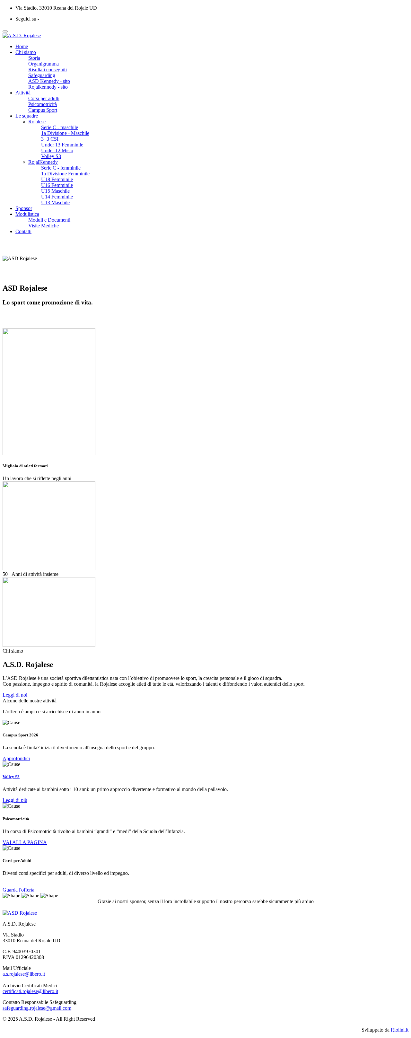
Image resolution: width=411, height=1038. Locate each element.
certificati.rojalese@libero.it (30, 991)
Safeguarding (41, 75)
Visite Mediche (43, 225)
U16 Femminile (57, 185)
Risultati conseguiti (47, 69)
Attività (23, 92)
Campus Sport (42, 110)
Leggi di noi (15, 695)
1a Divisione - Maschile (65, 133)
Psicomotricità (42, 104)
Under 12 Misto (57, 150)
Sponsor (23, 208)
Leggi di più (15, 800)
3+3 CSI (49, 139)
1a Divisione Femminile (65, 173)
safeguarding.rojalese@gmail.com (37, 1008)
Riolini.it (399, 1030)
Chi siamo (25, 52)
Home (21, 46)
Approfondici (16, 758)
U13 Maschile (55, 202)
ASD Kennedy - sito (49, 81)
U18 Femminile (57, 179)
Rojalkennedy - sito (48, 87)
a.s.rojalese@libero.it (24, 974)
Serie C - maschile (59, 127)
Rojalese (37, 121)
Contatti (23, 231)
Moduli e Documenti (49, 220)
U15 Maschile (55, 191)
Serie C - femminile (61, 168)
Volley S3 (51, 156)
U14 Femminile (57, 196)
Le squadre (26, 116)
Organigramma (43, 63)
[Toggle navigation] (5, 31)
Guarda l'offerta (18, 890)
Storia (34, 58)
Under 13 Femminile (62, 144)
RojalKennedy (43, 162)
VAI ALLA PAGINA (25, 842)
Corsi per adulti (43, 98)
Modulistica (27, 214)
